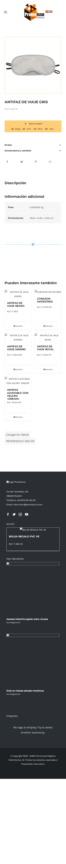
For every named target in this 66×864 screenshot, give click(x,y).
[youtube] (26, 514)
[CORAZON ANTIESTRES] (48, 292)
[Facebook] (7, 162)
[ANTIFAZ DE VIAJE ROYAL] (48, 337)
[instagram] (20, 514)
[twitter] (14, 514)
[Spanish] (47, 11)
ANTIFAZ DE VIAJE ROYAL (45, 348)
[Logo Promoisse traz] (33, 3)
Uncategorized (13, 622)
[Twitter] (21, 162)
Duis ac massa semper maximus (25, 690)
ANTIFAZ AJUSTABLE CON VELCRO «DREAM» (17, 394)
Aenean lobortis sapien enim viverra (27, 619)
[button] (33, 145)
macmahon (39, 764)
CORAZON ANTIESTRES (45, 300)
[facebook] (8, 514)
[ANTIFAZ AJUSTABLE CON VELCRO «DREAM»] (18, 381)
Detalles (19, 326)
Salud (25, 434)
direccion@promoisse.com (28, 504)
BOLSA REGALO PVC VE (24, 536)
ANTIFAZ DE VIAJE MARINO (16, 348)
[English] (50, 11)
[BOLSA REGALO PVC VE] (33, 530)
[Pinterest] (36, 162)
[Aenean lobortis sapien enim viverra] (33, 588)
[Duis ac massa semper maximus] (33, 660)
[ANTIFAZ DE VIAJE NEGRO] (18, 294)
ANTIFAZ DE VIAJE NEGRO (15, 304)
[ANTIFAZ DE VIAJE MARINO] (18, 337)
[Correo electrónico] (50, 162)
